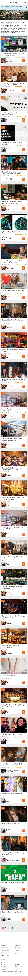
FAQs (2, 948)
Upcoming (17, 968)
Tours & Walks (4, 964)
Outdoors (17, 969)
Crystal (9, 859)
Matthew (9, 740)
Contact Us (17, 952)
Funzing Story (18, 950)
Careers (16, 953)
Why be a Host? (4, 947)
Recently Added (4, 972)
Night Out (3, 969)
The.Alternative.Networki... (13, 770)
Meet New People (19, 966)
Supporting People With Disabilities (6, 957)
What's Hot (3, 966)
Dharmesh (10, 178)
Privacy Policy (4, 953)
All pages (3, 959)
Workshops (17, 973)
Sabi (8, 237)
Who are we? (18, 947)
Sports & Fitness (4, 968)
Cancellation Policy (5, 950)
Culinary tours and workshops (19, 972)
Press (16, 948)
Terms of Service (4, 952)
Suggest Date (23, 60)
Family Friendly (18, 964)
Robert (9, 89)
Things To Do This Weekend (7, 971)
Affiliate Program (5, 955)
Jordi (9, 148)
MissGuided (10, 59)
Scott (9, 119)
